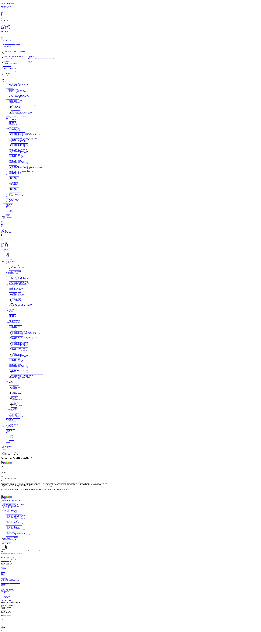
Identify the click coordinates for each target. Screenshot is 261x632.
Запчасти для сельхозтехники (10, 63)
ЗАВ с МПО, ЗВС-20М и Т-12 (16, 195)
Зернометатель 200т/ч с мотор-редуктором (18, 95)
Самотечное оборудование (15, 102)
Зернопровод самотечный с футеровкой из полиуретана (24, 105)
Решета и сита (6, 61)
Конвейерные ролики (14, 114)
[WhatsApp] (7, 463)
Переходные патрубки (16, 108)
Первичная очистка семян (15, 85)
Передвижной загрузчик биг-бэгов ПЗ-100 (13, 56)
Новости (30, 61)
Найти (2, 628)
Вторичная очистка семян (15, 86)
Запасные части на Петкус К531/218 (19, 152)
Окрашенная (14, 177)
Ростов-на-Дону (9, 259)
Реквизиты (30, 58)
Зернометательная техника (9, 48)
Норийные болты (13, 165)
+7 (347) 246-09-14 (5, 26)
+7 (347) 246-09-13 (6, 25)
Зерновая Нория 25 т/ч (14, 176)
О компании (31, 56)
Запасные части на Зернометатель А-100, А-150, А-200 (24, 138)
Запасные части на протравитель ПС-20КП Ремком (23, 168)
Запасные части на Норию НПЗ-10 (19, 141)
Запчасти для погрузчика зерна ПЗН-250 (18, 162)
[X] (3, 463)
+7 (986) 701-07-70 (5, 27)
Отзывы (30, 57)
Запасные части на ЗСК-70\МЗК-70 (17, 157)
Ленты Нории (6, 75)
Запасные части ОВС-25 (14, 129)
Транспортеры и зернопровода (10, 53)
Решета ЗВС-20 (12, 123)
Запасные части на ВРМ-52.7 (15, 155)
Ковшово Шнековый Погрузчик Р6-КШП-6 (19, 96)
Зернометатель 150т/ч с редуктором (17, 92)
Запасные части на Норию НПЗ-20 (19, 143)
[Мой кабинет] (1, 14)
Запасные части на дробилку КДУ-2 (17, 156)
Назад (8, 253)
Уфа (7, 257)
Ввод (12, 111)
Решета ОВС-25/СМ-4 (14, 124)
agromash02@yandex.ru (6, 6)
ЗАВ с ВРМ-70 (12, 193)
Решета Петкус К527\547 (14, 125)
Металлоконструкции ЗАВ (9, 68)
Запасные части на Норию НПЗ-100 (19, 145)
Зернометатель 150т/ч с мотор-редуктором (18, 94)
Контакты (50, 58)
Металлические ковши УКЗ (15, 199)
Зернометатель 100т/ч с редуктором (17, 90)
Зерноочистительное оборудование (11, 44)
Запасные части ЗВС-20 (14, 130)
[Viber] (5, 463)
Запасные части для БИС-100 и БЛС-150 (18, 149)
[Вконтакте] (4, 617)
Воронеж (8, 255)
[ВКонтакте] (1, 463)
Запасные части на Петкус (15, 150)
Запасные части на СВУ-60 (15, 173)
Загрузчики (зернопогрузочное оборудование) (19, 113)
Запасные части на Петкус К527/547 (19, 151)
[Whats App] (4, 624)
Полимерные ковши (13, 200)
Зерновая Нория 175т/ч (14, 187)
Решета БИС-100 (12, 119)
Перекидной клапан (16, 107)
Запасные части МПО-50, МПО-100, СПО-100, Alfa (21, 139)
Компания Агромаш (30, 54)
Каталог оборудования (6, 40)
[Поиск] (2, 240)
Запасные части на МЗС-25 (15, 160)
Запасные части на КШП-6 (15, 172)
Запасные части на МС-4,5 (15, 148)
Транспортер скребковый (14, 101)
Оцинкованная (14, 178)
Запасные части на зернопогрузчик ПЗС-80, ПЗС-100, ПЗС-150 (26, 134)
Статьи (29, 62)
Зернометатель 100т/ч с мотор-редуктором (18, 91)
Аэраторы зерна (7, 46)
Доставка (37, 58)
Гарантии (30, 59)
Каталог (2, 575)
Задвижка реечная (15, 110)
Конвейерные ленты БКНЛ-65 (18, 146)
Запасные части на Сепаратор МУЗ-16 (17, 161)
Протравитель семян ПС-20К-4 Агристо (20, 170)
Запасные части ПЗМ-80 (17, 136)
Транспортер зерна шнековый (15, 100)
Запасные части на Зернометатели (17, 132)
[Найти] (2, 39)
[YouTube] (4, 619)
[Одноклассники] (9, 463)
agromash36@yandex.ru (62, 489)
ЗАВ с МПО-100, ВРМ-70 (15, 192)
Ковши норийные (7, 73)
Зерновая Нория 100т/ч (14, 183)
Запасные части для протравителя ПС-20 (18, 166)
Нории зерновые (7, 66)
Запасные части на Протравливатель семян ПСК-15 (21, 171)
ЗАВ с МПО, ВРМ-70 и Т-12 (15, 194)
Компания (3, 567)
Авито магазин (4, 7)
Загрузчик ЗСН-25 (7, 58)
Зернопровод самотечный (17, 103)
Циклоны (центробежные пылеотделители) (21, 112)
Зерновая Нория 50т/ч (14, 179)
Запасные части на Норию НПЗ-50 (19, 144)
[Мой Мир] (11, 463)
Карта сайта (3, 610)
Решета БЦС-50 (12, 122)
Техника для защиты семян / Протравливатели (14, 51)
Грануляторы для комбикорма (10, 70)
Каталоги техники (43, 58)
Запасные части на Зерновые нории (17, 140)
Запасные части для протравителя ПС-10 (18, 163)
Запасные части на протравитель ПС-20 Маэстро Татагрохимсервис (27, 167)
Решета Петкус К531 (13, 127)
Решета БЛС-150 (12, 121)
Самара (7, 256)
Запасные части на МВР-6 (15, 159)
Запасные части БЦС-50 (14, 154)
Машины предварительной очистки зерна (18, 84)
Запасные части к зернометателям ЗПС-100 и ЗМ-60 (23, 133)
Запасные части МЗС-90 (17, 135)
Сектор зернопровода (16, 106)
